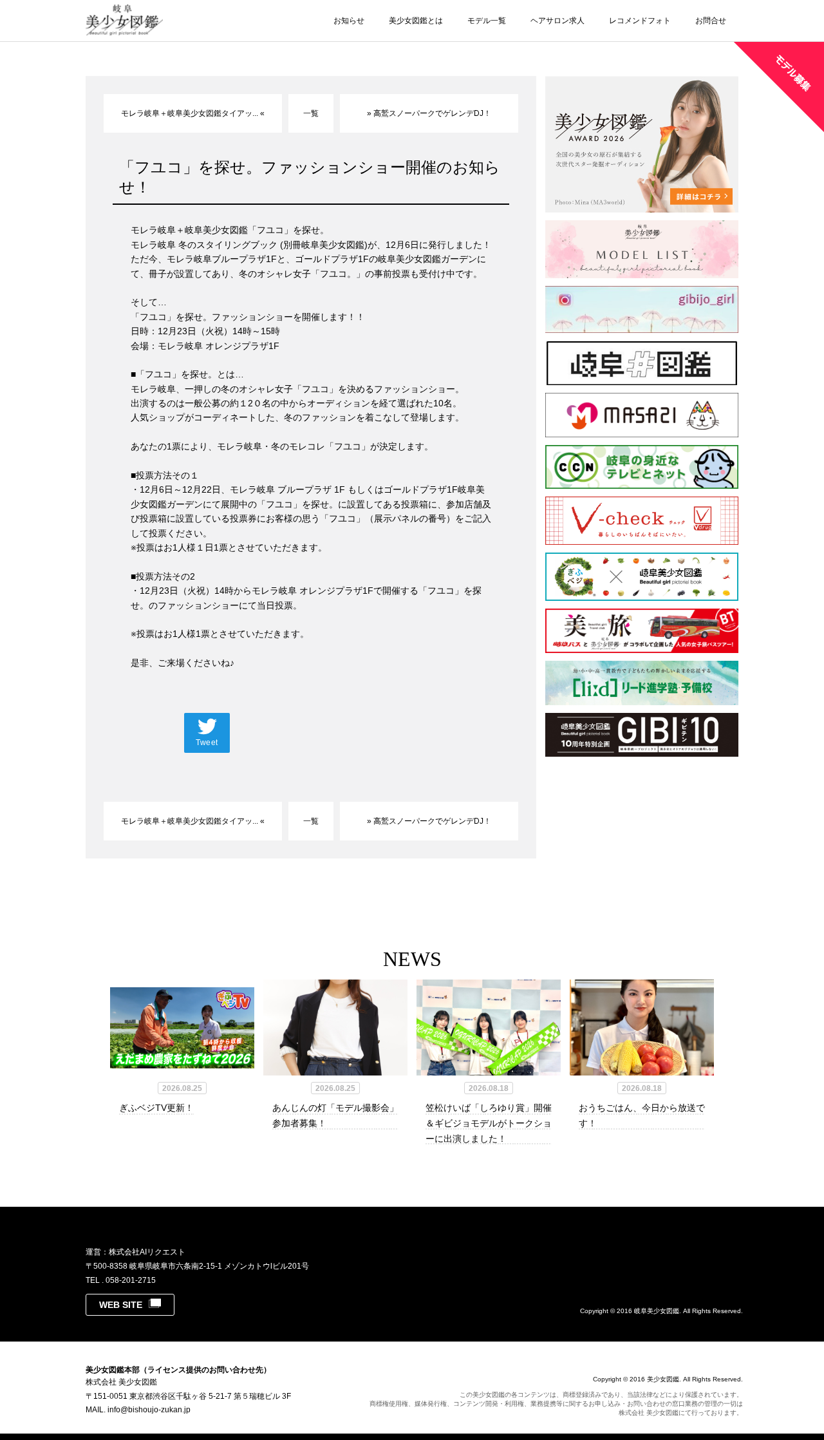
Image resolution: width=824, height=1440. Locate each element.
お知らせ (348, 20)
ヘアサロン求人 (557, 20)
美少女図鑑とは (416, 20)
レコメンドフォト (640, 20)
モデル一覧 (486, 20)
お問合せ (710, 20)
